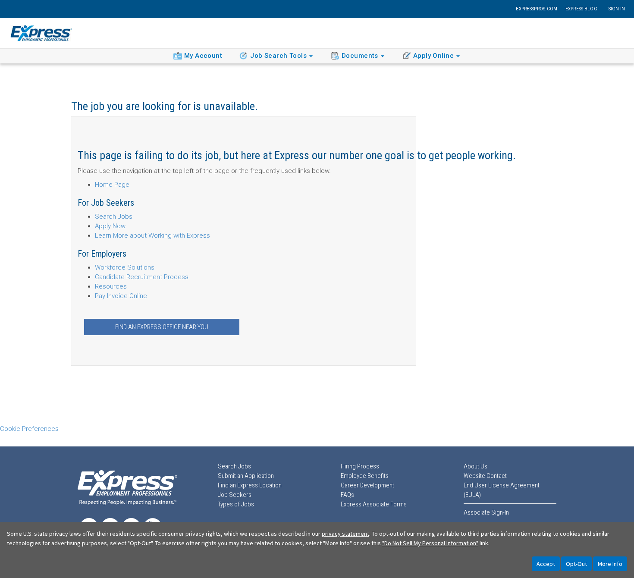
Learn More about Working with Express (152, 235)
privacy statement (345, 533)
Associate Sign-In (486, 512)
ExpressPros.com (536, 8)
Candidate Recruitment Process (141, 277)
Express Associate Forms (374, 504)
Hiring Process (360, 466)
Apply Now (110, 226)
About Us (475, 466)
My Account (203, 56)
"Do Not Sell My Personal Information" (430, 543)
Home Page (112, 184)
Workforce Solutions (124, 267)
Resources (111, 286)
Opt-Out (576, 564)
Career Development (367, 485)
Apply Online (433, 56)
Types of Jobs (236, 504)
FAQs (347, 495)
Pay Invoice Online (121, 296)
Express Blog (581, 8)
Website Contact (485, 476)
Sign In (617, 8)
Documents (360, 56)
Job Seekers (234, 495)
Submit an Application (246, 476)
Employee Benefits (365, 476)
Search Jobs (113, 216)
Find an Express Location (250, 485)
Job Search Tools (278, 56)
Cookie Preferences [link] (29, 429)
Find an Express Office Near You (161, 327)
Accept (546, 564)
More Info (610, 564)
